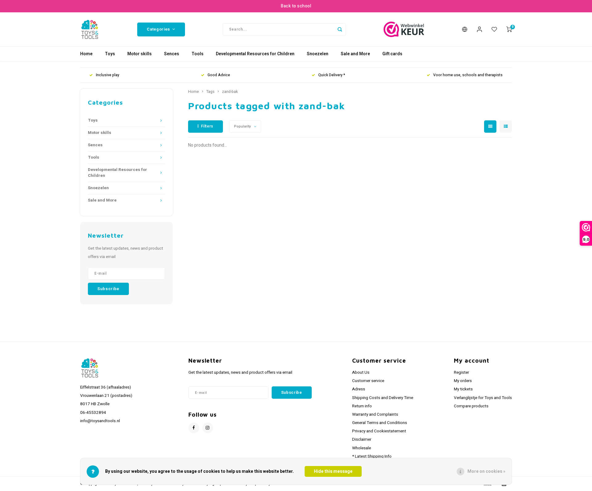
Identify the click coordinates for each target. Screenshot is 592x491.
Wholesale (361, 448)
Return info (362, 406)
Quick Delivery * (331, 75)
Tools (197, 54)
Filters (207, 126)
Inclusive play (107, 75)
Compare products (471, 406)
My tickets (463, 389)
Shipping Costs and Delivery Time (382, 398)
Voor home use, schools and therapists (468, 75)
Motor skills (139, 54)
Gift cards (392, 54)
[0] (509, 29)
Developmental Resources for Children (255, 54)
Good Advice (219, 75)
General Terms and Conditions (379, 423)
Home (86, 54)
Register (461, 372)
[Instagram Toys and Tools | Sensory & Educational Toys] (207, 427)
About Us (360, 372)
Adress (358, 389)
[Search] (340, 29)
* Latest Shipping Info (372, 456)
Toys (110, 54)
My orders (463, 381)
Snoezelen (317, 54)
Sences (171, 54)
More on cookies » (486, 471)
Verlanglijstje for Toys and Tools (483, 398)
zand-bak (230, 91)
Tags (210, 91)
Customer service (368, 381)
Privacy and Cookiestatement (379, 431)
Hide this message (333, 471)
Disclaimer (361, 439)
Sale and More (355, 54)
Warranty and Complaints (375, 414)
